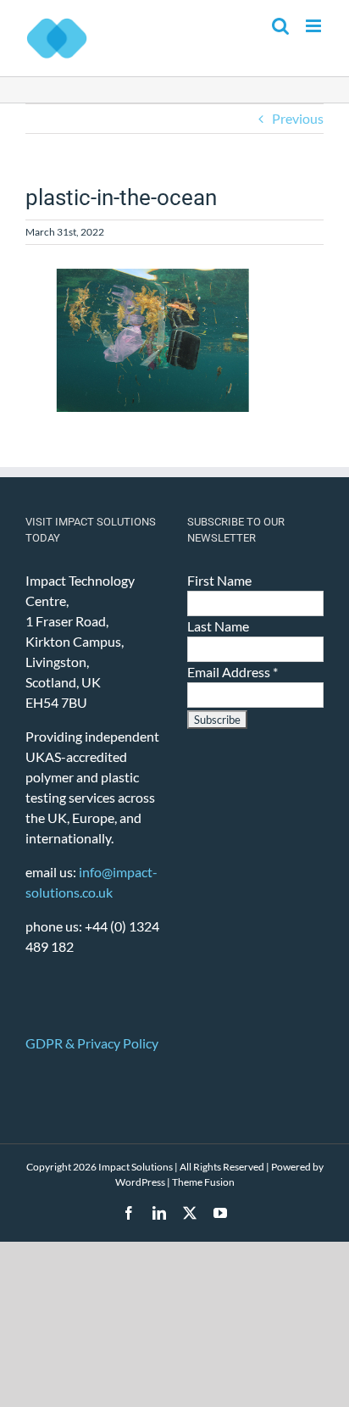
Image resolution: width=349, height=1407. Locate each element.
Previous (298, 118)
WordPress (140, 1182)
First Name (219, 580)
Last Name (218, 626)
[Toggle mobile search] (280, 26)
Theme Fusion (203, 1182)
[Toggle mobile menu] (315, 26)
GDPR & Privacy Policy (91, 1043)
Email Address (232, 672)
